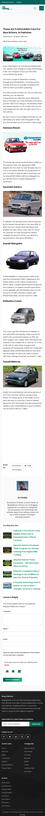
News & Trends (29, 748)
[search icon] (41, 8)
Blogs (4, 755)
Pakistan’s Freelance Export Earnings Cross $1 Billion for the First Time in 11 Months (26, 574)
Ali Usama (8, 37)
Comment (7, 611)
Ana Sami (5, 796)
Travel (26, 765)
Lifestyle (4, 761)
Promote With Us (7, 765)
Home (4, 748)
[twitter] (10, 737)
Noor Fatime (6, 799)
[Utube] (28, 737)
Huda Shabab (7, 793)
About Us (5, 752)
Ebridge (22, 815)
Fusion (18, 2)
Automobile (23, 41)
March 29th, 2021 (21, 37)
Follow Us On (7, 732)
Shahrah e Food (8, 2)
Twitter (29, 466)
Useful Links (6, 744)
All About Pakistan (12, 41)
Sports (26, 761)
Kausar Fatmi (6, 789)
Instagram (18, 470)
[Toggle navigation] (35, 7)
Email (5, 639)
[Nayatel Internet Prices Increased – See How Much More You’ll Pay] (7, 563)
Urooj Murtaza (6, 786)
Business (27, 758)
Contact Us (6, 758)
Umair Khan (6, 806)
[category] (5, 41)
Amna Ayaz (6, 783)
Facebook (17, 466)
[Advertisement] (22, 438)
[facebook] (4, 737)
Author (5, 778)
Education (28, 771)
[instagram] (22, 737)
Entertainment (29, 768)
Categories (29, 744)
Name (5, 629)
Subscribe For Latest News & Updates (17, 719)
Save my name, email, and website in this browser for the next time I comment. (21, 654)
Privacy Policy (6, 768)
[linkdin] (16, 737)
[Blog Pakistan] (7, 8)
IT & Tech (27, 755)
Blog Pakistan (7, 696)
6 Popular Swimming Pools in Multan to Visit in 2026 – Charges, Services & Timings (26, 585)
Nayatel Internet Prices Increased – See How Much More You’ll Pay (26, 562)
